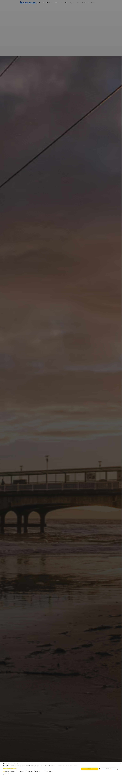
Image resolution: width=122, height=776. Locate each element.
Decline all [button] (108, 768)
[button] (40, 768)
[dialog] (61, 769)
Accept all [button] (89, 768)
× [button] (120, 763)
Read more (41, 766)
